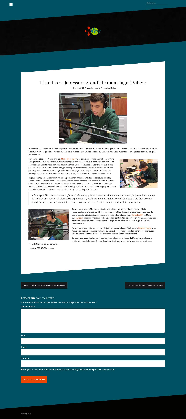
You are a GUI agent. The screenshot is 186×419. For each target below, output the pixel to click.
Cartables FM (137, 215)
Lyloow (80, 218)
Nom (23, 335)
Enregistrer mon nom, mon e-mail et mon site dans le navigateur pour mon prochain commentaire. (69, 369)
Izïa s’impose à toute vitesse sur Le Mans (145, 285)
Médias (113, 88)
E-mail (24, 347)
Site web (25, 358)
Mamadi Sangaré (68, 159)
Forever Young (144, 228)
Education (106, 88)
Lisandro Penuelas (93, 88)
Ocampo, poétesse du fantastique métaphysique (44, 285)
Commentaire (28, 306)
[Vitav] (93, 31)
